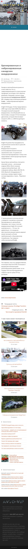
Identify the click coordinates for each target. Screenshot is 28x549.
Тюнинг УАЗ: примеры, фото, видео (10, 441)
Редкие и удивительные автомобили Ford (11, 438)
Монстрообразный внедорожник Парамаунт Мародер (14, 389)
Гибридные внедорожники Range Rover (14, 415)
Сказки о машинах (14, 460)
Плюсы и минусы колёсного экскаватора (11, 443)
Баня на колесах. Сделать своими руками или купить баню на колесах (12, 477)
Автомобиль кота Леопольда (17, 458)
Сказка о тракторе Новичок (16, 462)
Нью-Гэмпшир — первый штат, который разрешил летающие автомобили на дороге (13, 430)
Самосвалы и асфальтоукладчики (9, 436)
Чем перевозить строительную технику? (11, 446)
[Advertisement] (14, 45)
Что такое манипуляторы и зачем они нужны (12, 448)
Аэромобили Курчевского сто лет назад (11, 427)
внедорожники (12, 297)
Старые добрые (16, 455)
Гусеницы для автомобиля (14, 364)
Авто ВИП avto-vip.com (17, 514)
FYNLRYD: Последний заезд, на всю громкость (12, 425)
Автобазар (6, 79)
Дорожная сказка (14, 459)
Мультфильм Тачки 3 (13, 488)
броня (6, 297)
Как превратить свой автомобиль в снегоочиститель (14, 341)
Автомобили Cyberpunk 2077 (8, 434)
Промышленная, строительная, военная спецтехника (11, 81)
